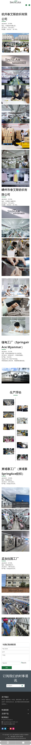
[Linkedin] (5, 729)
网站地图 (13, 736)
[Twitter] (8, 729)
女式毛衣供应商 (9, 738)
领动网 (21, 736)
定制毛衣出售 (22, 738)
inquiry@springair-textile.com (10, 722)
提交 (7, 667)
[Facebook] (3, 729)
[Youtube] (11, 729)
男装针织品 (16, 738)
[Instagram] (13, 729)
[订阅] (22, 685)
